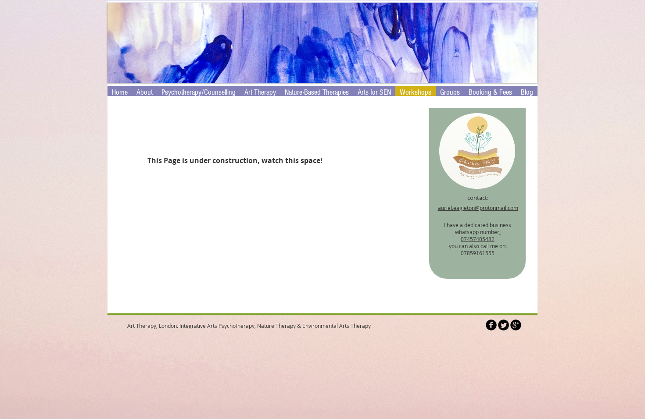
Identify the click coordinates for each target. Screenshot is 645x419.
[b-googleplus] (515, 325)
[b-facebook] (491, 325)
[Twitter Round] (503, 325)
